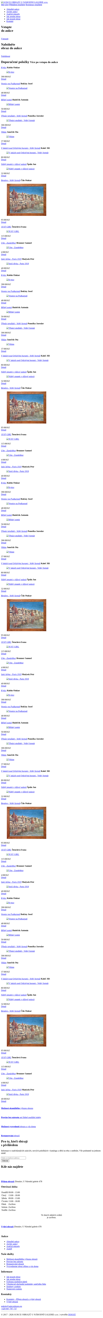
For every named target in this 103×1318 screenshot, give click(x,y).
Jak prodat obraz (13, 16)
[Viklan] (10, 136)
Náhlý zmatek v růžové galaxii (14, 164)
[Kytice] (10, 72)
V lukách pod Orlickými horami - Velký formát (20, 148)
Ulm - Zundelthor (8, 243)
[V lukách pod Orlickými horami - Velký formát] (27, 153)
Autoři (9, 1249)
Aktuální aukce (12, 9)
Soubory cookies (13, 1286)
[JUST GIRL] (12, 231)
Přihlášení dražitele (17, 4)
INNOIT (72, 1314)
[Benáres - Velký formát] (26, 215)
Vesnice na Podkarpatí (10, 83)
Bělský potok (6, 100)
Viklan (3, 132)
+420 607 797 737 (9, 1309)
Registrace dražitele (34, 4)
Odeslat (5, 1161)
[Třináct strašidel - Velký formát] (20, 120)
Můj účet (5, 4)
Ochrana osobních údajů (16, 1282)
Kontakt (9, 21)
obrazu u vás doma (18, 1126)
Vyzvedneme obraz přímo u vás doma (22, 1266)
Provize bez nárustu (14, 1261)
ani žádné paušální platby (21, 1117)
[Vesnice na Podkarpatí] (16, 88)
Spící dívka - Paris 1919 (11, 259)
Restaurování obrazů (15, 1264)
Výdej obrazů (12, 1302)
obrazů (10, 1136)
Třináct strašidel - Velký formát (14, 116)
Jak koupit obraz (13, 19)
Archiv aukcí (11, 11)
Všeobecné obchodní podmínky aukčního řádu (26, 1284)
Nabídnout (5, 56)
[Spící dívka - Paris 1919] (17, 263)
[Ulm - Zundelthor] (14, 247)
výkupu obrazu (17, 1108)
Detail (3, 79)
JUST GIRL (6, 227)
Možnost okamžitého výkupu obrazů (21, 1259)
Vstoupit (4, 39)
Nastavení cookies (14, 1289)
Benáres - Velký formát (10, 180)
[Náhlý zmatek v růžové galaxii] (20, 169)
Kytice (3, 67)
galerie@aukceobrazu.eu (11, 1306)
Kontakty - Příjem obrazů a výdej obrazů (23, 1299)
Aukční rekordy (13, 14)
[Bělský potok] (13, 104)
